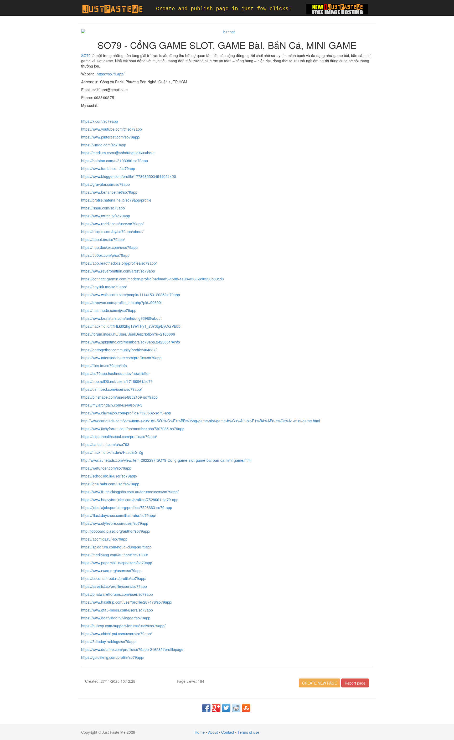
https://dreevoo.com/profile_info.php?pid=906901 (122, 302)
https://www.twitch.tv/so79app (105, 215)
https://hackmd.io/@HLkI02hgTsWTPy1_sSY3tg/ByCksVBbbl (131, 326)
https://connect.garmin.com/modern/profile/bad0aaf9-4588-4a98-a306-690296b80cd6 (152, 278)
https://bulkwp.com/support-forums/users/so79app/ (123, 625)
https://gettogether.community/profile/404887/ (119, 349)
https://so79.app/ (111, 73)
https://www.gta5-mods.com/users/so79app (117, 610)
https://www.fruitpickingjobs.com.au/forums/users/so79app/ (130, 491)
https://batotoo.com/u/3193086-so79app (114, 160)
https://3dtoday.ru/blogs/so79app (108, 641)
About (213, 732)
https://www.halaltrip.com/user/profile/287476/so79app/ (126, 602)
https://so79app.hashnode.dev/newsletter (115, 373)
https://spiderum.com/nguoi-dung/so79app (116, 546)
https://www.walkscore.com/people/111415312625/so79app (130, 294)
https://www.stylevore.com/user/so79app (114, 523)
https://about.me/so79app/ (103, 239)
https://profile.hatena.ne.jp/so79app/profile (116, 200)
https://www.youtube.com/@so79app (111, 129)
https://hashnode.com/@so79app (108, 310)
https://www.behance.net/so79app (109, 192)
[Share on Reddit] (236, 708)
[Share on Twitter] (226, 708)
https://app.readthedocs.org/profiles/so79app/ (119, 263)
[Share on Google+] (216, 708)
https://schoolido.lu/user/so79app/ (109, 476)
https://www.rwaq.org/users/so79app (111, 570)
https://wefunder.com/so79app (106, 468)
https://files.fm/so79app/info (104, 365)
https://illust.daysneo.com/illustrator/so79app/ (118, 515)
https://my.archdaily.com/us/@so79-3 (111, 405)
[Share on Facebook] (206, 708)
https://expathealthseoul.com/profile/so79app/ (119, 436)
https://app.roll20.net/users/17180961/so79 (117, 381)
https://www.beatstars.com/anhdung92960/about (121, 318)
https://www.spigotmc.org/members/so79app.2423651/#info (130, 342)
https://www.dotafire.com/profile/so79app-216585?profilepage (132, 649)
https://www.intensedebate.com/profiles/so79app (121, 357)
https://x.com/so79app (99, 121)
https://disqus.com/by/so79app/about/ (112, 231)
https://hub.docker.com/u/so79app (109, 247)
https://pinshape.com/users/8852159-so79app (119, 397)
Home (200, 732)
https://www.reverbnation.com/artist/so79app (118, 271)
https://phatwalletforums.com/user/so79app (117, 594)
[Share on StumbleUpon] (246, 708)
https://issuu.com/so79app (103, 207)
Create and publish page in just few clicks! (224, 9)
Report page (355, 683)
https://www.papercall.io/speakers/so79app (116, 562)
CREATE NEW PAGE (319, 683)
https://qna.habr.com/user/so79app (110, 483)
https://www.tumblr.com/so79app (108, 168)
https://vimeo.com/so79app (103, 144)
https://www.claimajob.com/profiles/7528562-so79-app (126, 412)
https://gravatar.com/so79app (105, 184)
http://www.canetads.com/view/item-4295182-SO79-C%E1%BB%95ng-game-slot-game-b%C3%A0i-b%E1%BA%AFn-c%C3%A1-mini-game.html (200, 420)
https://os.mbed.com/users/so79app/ (111, 389)
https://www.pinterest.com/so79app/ (110, 137)
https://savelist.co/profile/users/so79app (114, 586)
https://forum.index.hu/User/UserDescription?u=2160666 (128, 334)
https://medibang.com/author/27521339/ (114, 554)
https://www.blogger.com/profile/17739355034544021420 (128, 176)
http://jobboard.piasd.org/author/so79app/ (115, 531)
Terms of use (248, 732)
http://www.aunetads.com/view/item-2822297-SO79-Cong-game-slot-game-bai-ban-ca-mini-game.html (166, 460)
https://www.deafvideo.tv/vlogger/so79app (115, 617)
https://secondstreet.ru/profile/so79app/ (113, 578)
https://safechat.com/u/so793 (105, 444)
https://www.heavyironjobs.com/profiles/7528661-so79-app (129, 499)
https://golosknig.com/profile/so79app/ (112, 657)
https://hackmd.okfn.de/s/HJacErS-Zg (112, 452)
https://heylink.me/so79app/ (104, 286)
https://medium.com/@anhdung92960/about (117, 152)
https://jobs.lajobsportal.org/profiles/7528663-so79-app (126, 507)
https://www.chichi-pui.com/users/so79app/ (116, 633)
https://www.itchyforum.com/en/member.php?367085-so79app (132, 428)
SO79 (86, 55)
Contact (227, 732)
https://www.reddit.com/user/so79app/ (112, 223)
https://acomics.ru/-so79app (104, 539)
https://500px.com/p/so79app (105, 255)
